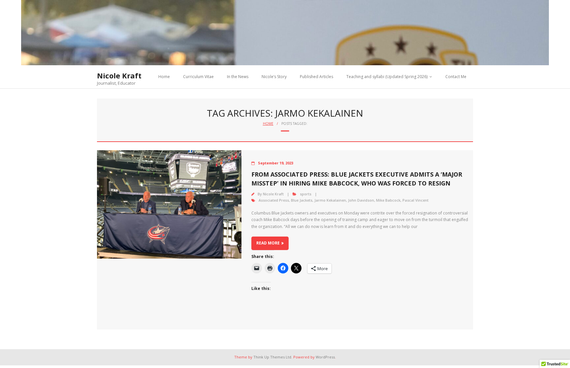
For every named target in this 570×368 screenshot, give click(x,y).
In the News (237, 76)
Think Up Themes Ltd (272, 356)
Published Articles (316, 76)
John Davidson (361, 200)
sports (305, 193)
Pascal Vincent (415, 200)
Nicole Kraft (273, 193)
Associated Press (274, 200)
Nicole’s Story (274, 76)
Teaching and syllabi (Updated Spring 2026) (387, 76)
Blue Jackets (301, 200)
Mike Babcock (388, 200)
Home (164, 76)
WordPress (325, 356)
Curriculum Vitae (198, 76)
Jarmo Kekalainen (330, 200)
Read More (268, 243)
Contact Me (455, 76)
